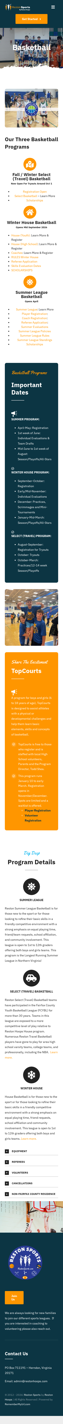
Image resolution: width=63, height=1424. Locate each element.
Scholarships (34, 200)
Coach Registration (34, 318)
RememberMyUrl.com (17, 1404)
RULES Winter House (24, 257)
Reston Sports (32, 1394)
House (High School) (24, 244)
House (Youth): (21, 235)
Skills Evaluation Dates (26, 266)
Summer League (26, 309)
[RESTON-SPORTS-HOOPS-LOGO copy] (17, 4)
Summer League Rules (34, 335)
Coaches (16, 253)
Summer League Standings (34, 340)
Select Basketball (26, 196)
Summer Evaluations (34, 327)
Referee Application (24, 261)
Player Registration (34, 314)
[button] (31, 1151)
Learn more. (29, 1138)
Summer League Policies (35, 331)
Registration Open (35, 191)
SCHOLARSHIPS (21, 270)
